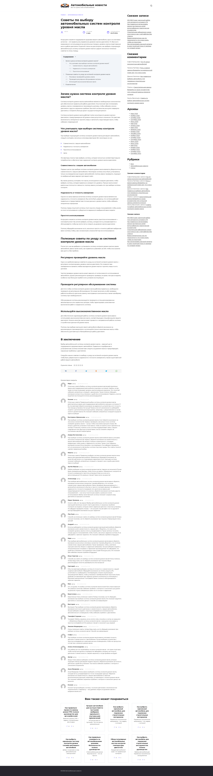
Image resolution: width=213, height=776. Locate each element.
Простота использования (81, 71)
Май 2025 (134, 123)
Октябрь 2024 (135, 137)
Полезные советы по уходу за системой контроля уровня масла (88, 74)
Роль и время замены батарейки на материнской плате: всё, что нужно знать (139, 70)
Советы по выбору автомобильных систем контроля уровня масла (138, 100)
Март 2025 (134, 127)
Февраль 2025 (136, 129)
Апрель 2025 (135, 125)
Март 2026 (134, 113)
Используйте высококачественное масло (82, 82)
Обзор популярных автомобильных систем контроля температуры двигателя (118, 743)
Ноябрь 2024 (135, 135)
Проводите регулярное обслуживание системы (85, 79)
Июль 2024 (134, 141)
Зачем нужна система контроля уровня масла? (82, 61)
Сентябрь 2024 (136, 139)
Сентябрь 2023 (136, 153)
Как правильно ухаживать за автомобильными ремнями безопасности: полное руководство (95, 743)
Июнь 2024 (134, 143)
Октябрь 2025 (135, 117)
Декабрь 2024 (136, 133)
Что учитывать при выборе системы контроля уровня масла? (89, 63)
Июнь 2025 (134, 121)
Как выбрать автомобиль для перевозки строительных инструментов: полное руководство (142, 743)
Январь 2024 (135, 147)
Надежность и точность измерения (84, 68)
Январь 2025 (135, 131)
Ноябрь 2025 (135, 115)
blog (132, 164)
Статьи (133, 168)
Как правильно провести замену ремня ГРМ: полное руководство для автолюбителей (71, 712)
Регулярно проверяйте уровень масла (82, 77)
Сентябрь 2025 (136, 119)
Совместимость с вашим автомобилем (85, 66)
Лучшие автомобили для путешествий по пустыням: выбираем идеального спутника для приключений (94, 712)
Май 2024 (134, 145)
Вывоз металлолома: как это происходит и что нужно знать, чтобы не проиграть (138, 40)
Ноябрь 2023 (135, 149)
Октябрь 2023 (135, 151)
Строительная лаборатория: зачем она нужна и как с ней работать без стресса (139, 34)
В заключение (71, 84)
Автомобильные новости (89, 5)
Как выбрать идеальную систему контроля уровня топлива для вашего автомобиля (71, 743)
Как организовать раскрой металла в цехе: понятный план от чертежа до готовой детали (139, 46)
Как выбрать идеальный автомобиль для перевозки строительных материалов (118, 712)
